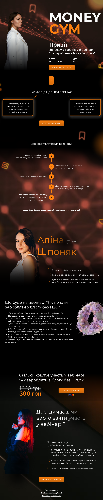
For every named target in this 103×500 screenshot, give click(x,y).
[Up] (51, 80)
